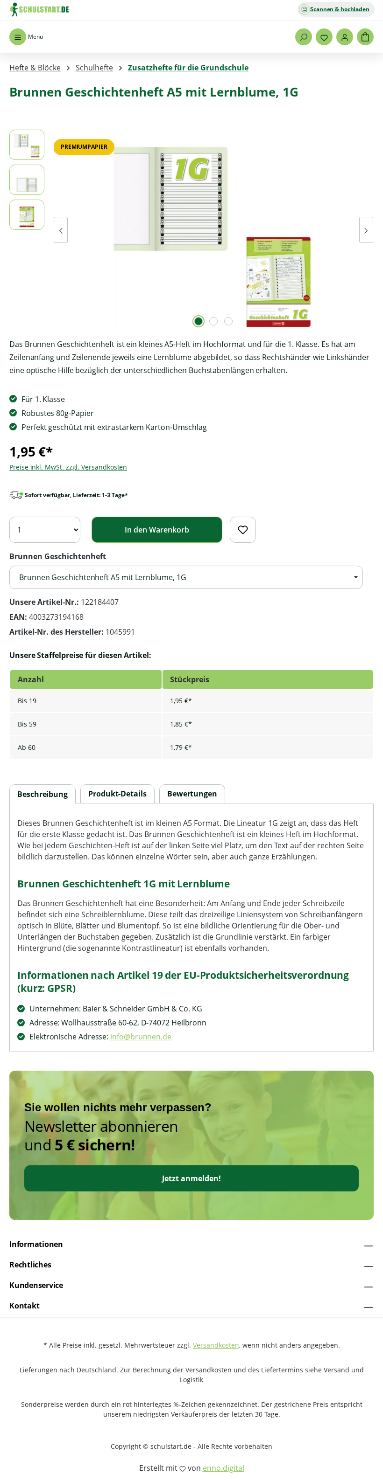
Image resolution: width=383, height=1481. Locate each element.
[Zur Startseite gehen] (56, 9)
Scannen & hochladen (339, 9)
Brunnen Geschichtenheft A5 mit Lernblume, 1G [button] (102, 577)
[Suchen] (303, 36)
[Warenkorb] (365, 37)
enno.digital (223, 1468)
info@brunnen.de (140, 1036)
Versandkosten (216, 1345)
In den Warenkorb (157, 530)
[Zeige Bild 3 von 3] (228, 321)
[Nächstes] (366, 230)
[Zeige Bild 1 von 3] (198, 321)
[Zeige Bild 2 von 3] (213, 321)
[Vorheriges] (61, 230)
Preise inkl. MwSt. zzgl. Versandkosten (68, 467)
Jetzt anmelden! (191, 1178)
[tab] (42, 794)
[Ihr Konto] (344, 36)
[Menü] (17, 36)
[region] (191, 230)
